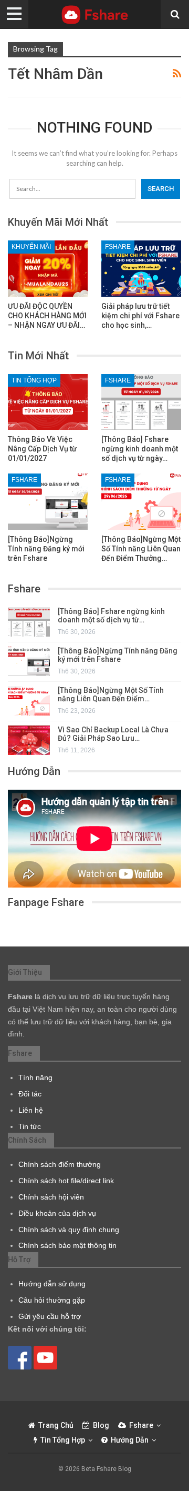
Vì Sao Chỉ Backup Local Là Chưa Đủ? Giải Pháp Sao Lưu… (113, 734)
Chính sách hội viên (51, 1197)
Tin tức (29, 1126)
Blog (101, 1425)
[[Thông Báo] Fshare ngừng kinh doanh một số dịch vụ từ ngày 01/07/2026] (141, 402)
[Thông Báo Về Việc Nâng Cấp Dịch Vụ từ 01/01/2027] (48, 402)
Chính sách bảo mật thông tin (67, 1245)
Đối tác (29, 1094)
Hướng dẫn (130, 1440)
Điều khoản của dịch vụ (57, 1213)
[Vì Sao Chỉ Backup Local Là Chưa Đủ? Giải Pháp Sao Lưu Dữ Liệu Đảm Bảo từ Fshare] (29, 740)
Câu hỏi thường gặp (51, 1300)
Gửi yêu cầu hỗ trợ (49, 1316)
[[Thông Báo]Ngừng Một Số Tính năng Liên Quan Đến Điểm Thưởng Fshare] (141, 501)
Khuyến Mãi (31, 246)
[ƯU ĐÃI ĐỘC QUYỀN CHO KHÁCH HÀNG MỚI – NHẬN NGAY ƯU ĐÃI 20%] (48, 268)
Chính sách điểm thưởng (59, 1164)
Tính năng (35, 1077)
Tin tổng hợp (34, 380)
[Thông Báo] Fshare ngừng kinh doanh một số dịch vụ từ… (111, 615)
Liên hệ (30, 1110)
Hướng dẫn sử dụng (52, 1284)
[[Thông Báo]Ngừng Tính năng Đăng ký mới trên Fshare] (48, 501)
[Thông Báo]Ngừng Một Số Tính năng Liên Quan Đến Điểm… (111, 694)
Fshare (118, 246)
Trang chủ (56, 1425)
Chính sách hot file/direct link (66, 1180)
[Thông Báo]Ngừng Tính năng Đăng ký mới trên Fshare (117, 655)
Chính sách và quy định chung (68, 1229)
